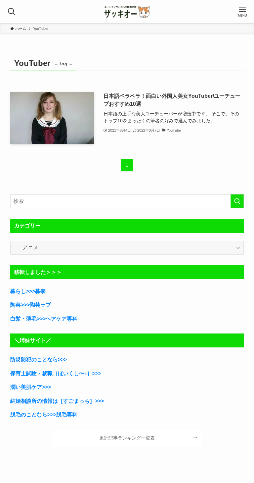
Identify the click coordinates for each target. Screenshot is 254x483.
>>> (96, 373)
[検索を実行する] (237, 201)
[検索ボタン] (11, 11)
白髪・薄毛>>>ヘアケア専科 (43, 319)
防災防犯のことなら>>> (38, 359)
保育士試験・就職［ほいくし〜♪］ (51, 373)
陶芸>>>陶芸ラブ (30, 305)
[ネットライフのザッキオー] (127, 11)
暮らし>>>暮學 (28, 291)
